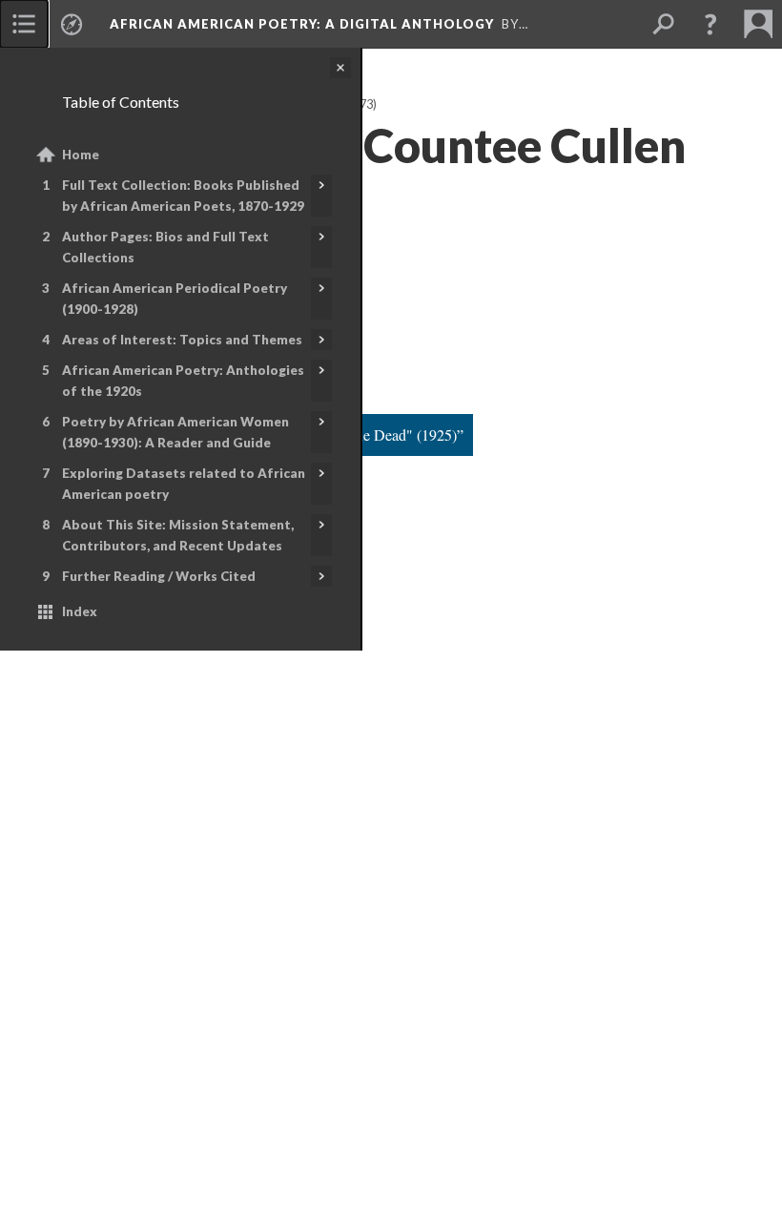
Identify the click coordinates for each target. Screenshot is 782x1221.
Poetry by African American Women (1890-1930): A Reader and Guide (175, 432)
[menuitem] (24, 24)
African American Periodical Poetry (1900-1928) (174, 298)
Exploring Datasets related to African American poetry (183, 484)
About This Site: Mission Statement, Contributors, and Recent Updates (178, 535)
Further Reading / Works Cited (159, 576)
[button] (710, 24)
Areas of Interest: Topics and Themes (182, 339)
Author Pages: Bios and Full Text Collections (165, 247)
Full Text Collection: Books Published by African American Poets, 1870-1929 (183, 195)
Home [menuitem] (80, 154)
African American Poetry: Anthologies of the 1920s (183, 380)
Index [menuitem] (79, 611)
